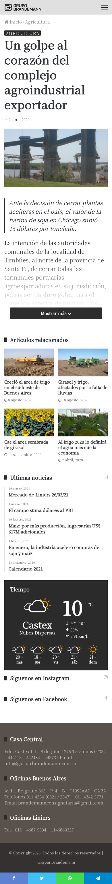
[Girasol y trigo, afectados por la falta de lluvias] (83, 362)
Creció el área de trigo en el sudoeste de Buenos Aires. (27, 387)
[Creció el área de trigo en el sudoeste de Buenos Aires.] (29, 362)
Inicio (15, 22)
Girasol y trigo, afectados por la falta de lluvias (82, 387)
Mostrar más (54, 313)
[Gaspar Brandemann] (24, 7)
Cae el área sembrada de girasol (26, 444)
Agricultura (37, 22)
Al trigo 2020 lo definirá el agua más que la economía (82, 447)
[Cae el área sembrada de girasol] (29, 422)
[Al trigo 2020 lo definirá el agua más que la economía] (83, 422)
